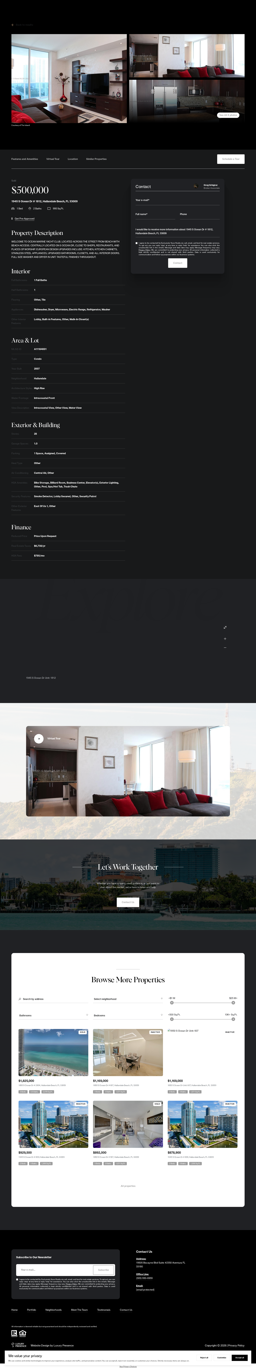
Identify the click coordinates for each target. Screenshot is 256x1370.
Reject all (204, 1358)
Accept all (239, 1358)
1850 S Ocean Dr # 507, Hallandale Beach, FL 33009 (116, 1157)
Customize (221, 1358)
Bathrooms (25, 1015)
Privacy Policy (144, 250)
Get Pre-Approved (24, 218)
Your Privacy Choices (128, 1367)
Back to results (24, 24)
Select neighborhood (105, 999)
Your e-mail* (142, 200)
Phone (183, 214)
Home (14, 1309)
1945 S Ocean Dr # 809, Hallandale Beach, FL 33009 (41, 1157)
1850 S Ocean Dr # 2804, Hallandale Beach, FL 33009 (42, 1085)
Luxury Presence (64, 1345)
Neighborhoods (53, 1309)
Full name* (142, 214)
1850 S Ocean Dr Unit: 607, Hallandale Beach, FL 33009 (192, 1085)
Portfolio (31, 1309)
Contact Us (128, 902)
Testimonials (103, 1309)
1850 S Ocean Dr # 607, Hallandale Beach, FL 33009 (116, 1085)
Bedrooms (99, 1015)
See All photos (228, 115)
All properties (128, 1186)
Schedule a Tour (231, 159)
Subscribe (103, 1270)
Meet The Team (79, 1309)
